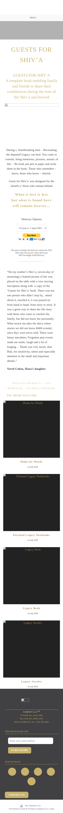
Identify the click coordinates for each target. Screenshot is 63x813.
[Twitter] (38, 772)
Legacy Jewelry (31, 681)
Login (52, 809)
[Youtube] (51, 772)
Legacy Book (31, 608)
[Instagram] (25, 772)
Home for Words (31, 461)
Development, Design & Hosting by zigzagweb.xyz (28, 809)
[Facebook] (12, 772)
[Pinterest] (31, 781)
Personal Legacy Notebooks (31, 535)
